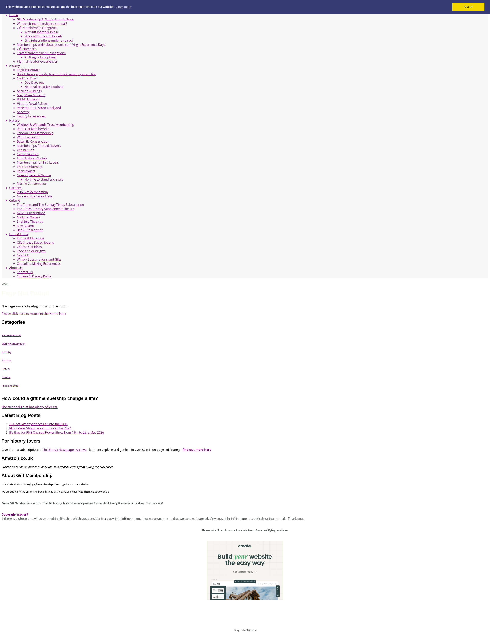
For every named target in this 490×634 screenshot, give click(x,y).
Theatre (6, 377)
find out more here (196, 450)
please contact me (155, 518)
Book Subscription (30, 230)
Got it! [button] (468, 6)
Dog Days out (34, 82)
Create (252, 630)
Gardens (15, 188)
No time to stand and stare (43, 179)
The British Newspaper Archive (64, 450)
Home (13, 15)
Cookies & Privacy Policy (34, 276)
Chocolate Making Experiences (39, 263)
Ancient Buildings (29, 91)
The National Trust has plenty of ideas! (30, 407)
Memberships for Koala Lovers (39, 146)
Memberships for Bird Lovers (38, 162)
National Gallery (28, 217)
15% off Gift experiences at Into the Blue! (38, 424)
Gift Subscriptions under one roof (48, 40)
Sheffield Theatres (30, 221)
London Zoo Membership (35, 133)
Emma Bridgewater (30, 238)
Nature (14, 120)
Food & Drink (18, 234)
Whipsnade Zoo (28, 137)
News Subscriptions (31, 213)
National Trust (27, 78)
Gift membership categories (37, 28)
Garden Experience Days (34, 196)
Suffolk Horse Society (32, 158)
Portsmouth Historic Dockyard (39, 108)
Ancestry (23, 112)
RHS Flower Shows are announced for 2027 (40, 428)
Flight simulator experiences (37, 61)
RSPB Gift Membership (33, 129)
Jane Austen (25, 226)
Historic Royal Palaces (32, 103)
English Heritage (28, 70)
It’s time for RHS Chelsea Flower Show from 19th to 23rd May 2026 (56, 432)
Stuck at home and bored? (43, 36)
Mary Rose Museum (31, 95)
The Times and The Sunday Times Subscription (50, 205)
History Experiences (31, 116)
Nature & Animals (11, 335)
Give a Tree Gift (28, 154)
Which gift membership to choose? (42, 23)
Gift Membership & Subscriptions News (45, 19)
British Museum (28, 99)
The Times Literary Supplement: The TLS (45, 209)
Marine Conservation (32, 183)
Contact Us (25, 272)
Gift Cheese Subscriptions (35, 242)
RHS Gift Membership (32, 192)
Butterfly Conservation (33, 141)
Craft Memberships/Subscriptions (41, 53)
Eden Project (26, 171)
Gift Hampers (26, 49)
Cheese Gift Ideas (29, 247)
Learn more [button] (123, 6)
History (14, 66)
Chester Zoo (25, 150)
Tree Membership (29, 167)
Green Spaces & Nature (34, 175)
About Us (16, 268)
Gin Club (23, 255)
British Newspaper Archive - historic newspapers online (56, 74)
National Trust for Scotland (44, 87)
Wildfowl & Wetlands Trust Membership (45, 125)
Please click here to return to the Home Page (34, 313)
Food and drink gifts (31, 251)
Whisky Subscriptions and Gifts (39, 259)
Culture (14, 200)
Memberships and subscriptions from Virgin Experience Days (61, 44)
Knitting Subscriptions (40, 57)
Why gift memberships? (41, 32)
